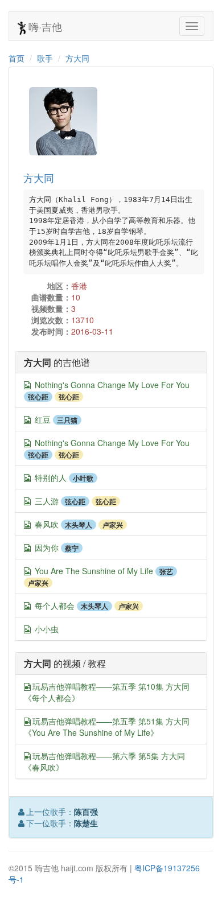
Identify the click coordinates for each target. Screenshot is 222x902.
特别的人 (51, 477)
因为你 (47, 547)
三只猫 (67, 420)
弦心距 (38, 397)
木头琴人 (78, 525)
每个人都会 (55, 605)
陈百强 (86, 811)
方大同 (77, 58)
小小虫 (47, 629)
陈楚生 (86, 823)
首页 (16, 58)
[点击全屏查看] (27, 385)
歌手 (45, 58)
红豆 (43, 419)
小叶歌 (83, 478)
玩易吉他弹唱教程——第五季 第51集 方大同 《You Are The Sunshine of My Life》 (107, 726)
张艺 (166, 571)
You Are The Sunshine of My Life (94, 570)
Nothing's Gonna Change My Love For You (112, 384)
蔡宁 (72, 548)
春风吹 (47, 524)
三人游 (47, 500)
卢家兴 (112, 525)
